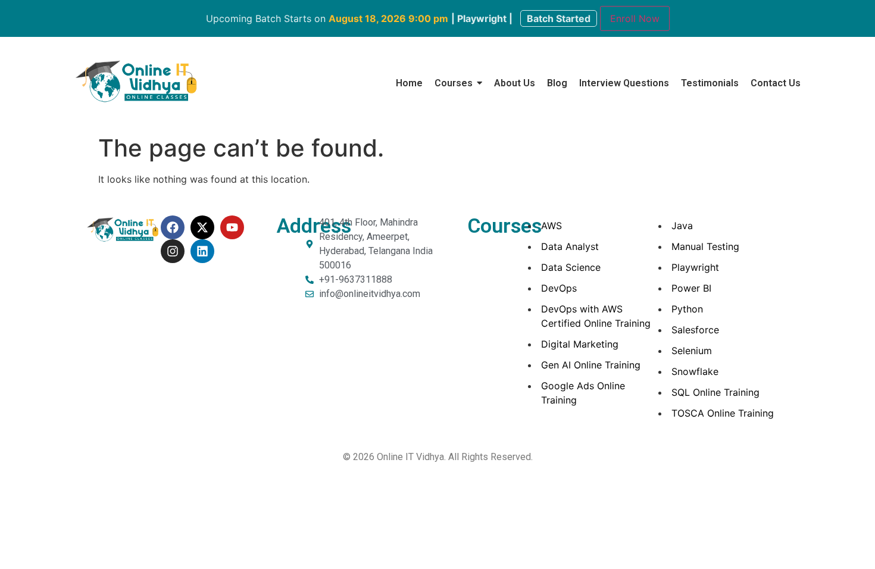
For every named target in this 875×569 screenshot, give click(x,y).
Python (687, 309)
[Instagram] (173, 251)
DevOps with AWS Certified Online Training (596, 316)
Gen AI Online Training (590, 365)
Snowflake (694, 371)
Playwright (695, 267)
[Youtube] (232, 227)
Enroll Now (635, 18)
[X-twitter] (202, 227)
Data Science (571, 267)
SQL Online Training (715, 392)
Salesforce (695, 330)
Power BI (691, 288)
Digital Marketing (579, 344)
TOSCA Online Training (722, 413)
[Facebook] (173, 227)
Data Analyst (570, 246)
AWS (551, 226)
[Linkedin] (202, 251)
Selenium (691, 351)
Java (682, 226)
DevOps (559, 288)
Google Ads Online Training (583, 393)
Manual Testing (705, 246)
